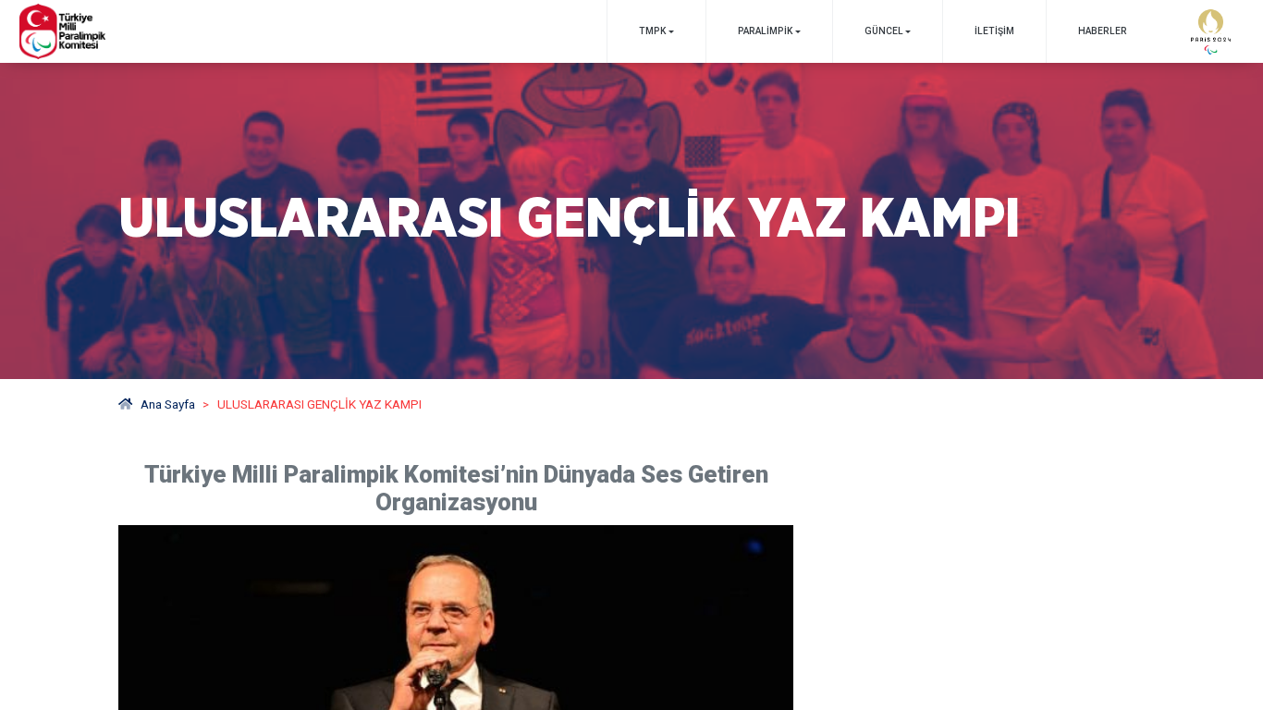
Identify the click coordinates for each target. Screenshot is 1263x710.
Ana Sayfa (168, 404)
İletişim (994, 31)
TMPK (652, 31)
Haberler (1102, 31)
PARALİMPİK (765, 31)
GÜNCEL (883, 31)
